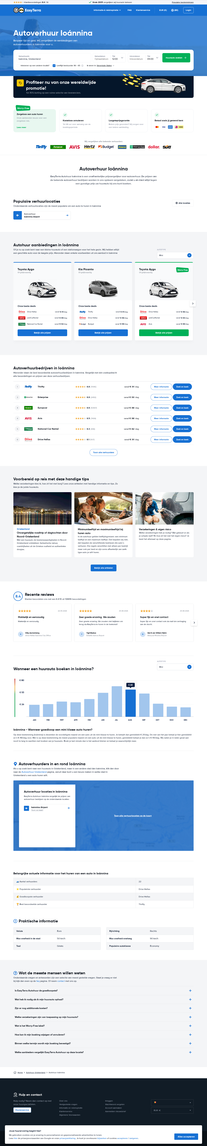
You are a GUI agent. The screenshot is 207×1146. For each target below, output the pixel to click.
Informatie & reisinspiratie (106, 10)
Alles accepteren (186, 1136)
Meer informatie (161, 386)
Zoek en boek (182, 386)
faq (38, 981)
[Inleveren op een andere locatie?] (18, 65)
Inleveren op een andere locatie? (35, 65)
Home (20, 1072)
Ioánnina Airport (32, 215)
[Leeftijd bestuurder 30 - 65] (54, 65)
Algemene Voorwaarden (69, 1115)
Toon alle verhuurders (103, 452)
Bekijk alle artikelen (103, 567)
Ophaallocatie (24, 56)
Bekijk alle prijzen (42, 332)
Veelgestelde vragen (68, 1104)
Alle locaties (184, 203)
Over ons (63, 1101)
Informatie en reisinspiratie (70, 1108)
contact (61, 981)
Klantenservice (143, 10)
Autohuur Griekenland (35, 1072)
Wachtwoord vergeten (114, 1104)
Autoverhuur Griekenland (34, 772)
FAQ (130, 10)
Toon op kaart (37, 810)
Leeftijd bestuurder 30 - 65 (68, 65)
